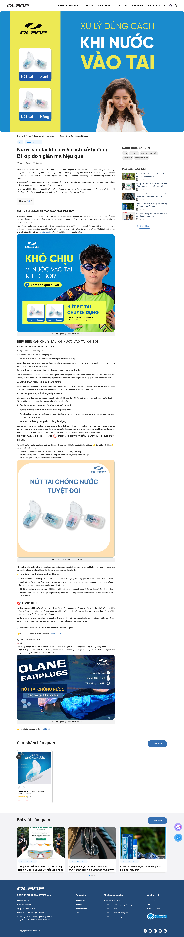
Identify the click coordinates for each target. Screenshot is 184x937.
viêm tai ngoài (44, 232)
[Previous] (13, 844)
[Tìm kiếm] (170, 5)
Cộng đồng (134, 153)
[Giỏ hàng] (176, 5)
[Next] (171, 844)
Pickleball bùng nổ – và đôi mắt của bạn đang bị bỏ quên (151, 215)
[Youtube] (150, 931)
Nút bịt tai (45, 729)
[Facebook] (145, 931)
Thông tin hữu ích (33, 142)
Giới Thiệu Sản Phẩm (149, 153)
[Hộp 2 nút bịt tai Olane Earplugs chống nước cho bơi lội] (34, 768)
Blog (121, 6)
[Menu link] (135, 931)
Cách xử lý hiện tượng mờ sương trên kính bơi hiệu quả (151, 205)
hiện (29, 201)
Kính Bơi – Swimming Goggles (74, 6)
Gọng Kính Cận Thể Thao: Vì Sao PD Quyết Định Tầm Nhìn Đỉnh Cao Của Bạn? (151, 195)
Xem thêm (144, 226)
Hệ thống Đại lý (156, 6)
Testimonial (127, 158)
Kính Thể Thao (105, 6)
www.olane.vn (55, 634)
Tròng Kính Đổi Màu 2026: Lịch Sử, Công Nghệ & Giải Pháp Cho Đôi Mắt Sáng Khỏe (151, 185)
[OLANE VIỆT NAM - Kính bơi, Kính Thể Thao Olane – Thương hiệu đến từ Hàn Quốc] (19, 5)
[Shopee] (160, 931)
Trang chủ (21, 136)
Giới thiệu (137, 6)
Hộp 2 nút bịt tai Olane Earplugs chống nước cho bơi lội (33, 792)
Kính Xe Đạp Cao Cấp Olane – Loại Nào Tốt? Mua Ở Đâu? (151, 175)
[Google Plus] (155, 931)
